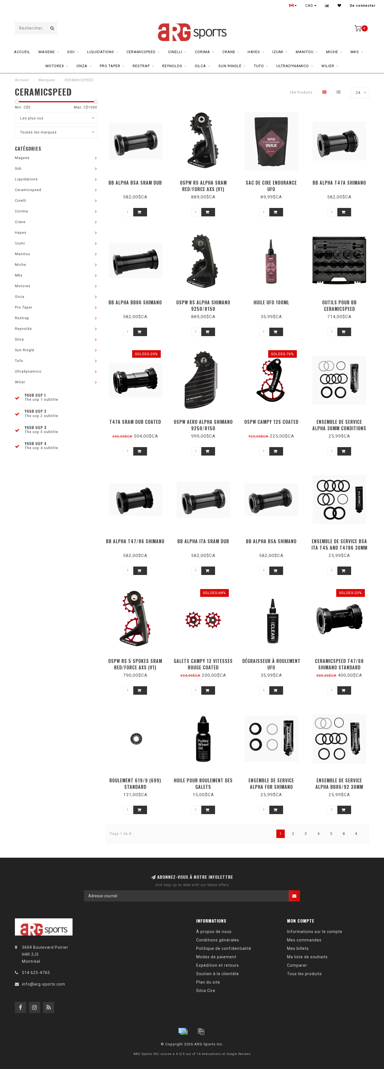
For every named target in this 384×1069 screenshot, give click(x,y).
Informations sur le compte (314, 931)
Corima (202, 52)
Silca (200, 66)
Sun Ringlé (229, 66)
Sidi (71, 52)
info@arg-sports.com (43, 984)
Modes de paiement (216, 957)
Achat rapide (138, 181)
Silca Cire (205, 990)
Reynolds (172, 66)
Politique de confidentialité (223, 948)
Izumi (277, 52)
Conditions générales (217, 940)
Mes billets (298, 948)
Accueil (22, 52)
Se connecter (363, 6)
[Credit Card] (183, 1031)
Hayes (254, 52)
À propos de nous (214, 931)
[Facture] (201, 1031)
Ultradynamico (292, 66)
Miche (332, 52)
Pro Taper (110, 66)
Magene (47, 52)
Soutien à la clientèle (217, 973)
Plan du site (208, 982)
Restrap (141, 66)
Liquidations (100, 52)
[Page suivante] (356, 834)
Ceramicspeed (141, 52)
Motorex (55, 66)
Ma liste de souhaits (307, 957)
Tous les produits (304, 973)
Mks (355, 52)
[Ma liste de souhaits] (339, 6)
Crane (228, 52)
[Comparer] (327, 6)
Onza (81, 66)
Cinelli (175, 52)
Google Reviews (239, 1054)
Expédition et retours (217, 965)
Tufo (259, 66)
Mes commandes (304, 940)
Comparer (297, 965)
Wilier (327, 66)
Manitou (305, 52)
